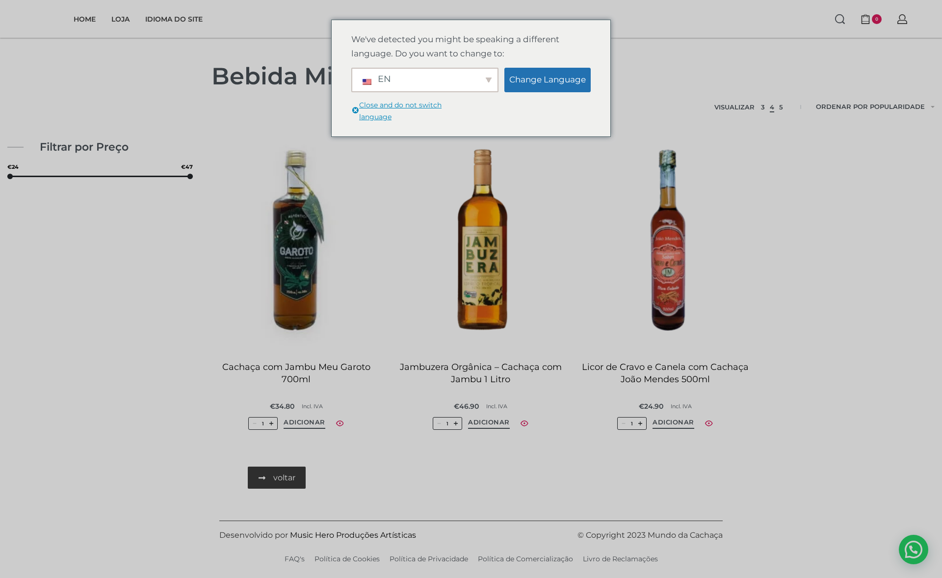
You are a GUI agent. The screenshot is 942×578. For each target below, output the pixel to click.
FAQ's (295, 558)
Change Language (547, 79)
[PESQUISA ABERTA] (840, 19)
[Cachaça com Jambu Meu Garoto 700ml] (296, 240)
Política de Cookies (347, 558)
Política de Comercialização (525, 558)
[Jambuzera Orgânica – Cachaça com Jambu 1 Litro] (481, 240)
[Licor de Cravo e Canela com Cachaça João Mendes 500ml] (665, 240)
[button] (304, 423)
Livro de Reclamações (620, 558)
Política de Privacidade (429, 558)
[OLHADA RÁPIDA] (340, 423)
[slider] (10, 176)
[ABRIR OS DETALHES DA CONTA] (902, 19)
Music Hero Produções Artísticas (353, 535)
